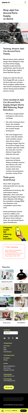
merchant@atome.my (9, 380)
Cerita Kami (7, 345)
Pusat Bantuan (8, 351)
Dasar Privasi (7, 368)
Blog (5, 347)
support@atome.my (9, 376)
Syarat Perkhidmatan (9, 366)
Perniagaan (7, 358)
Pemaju (6, 360)
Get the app (8, 387)
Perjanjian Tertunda (9, 370)
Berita (5, 349)
